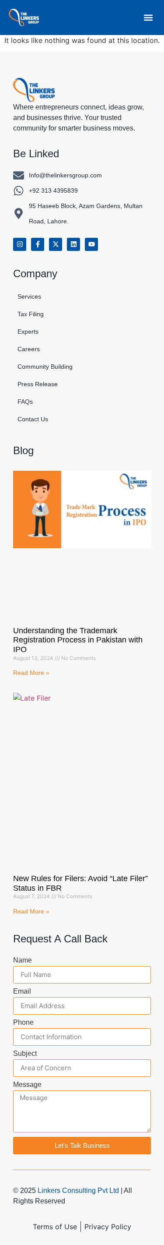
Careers (28, 349)
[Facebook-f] (37, 244)
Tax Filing (30, 313)
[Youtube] (91, 244)
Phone (23, 1022)
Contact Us (32, 419)
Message (27, 1084)
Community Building (45, 366)
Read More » (31, 672)
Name (22, 960)
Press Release (37, 384)
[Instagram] (19, 244)
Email (22, 991)
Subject (25, 1053)
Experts (27, 331)
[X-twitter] (55, 244)
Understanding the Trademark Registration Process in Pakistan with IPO (78, 640)
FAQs (25, 401)
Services (29, 296)
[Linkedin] (73, 244)
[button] (148, 17)
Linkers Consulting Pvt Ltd (78, 1190)
